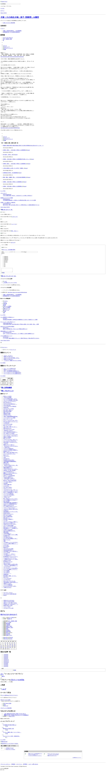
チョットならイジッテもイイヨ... (10, 434)
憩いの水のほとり (7, 402)
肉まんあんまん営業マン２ (9, 523)
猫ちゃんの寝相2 (6, 307)
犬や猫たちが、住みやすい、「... (10, 604)
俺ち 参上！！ (6, 517)
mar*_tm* (13, 242)
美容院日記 (5, 574)
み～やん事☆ (6, 546)
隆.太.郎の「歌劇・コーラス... (10, 575)
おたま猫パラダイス (7, 537)
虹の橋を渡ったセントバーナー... (10, 556)
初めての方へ (12, 716)
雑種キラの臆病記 (7, 437)
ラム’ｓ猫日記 (6, 572)
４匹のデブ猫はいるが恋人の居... (10, 564)
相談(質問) (8, 631)
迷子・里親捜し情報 (7, 39)
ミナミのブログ (6, 566)
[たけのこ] (5, 301)
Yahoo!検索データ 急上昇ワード (72, 761)
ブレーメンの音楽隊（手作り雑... (10, 400)
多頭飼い (8, 630)
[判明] (4, 311)
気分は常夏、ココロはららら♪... (10, 442)
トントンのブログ (7, 578)
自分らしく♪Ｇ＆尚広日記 (9, 475)
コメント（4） (9, 209)
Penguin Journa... (6, 512)
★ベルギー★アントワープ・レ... (10, 421)
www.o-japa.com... (7, 405)
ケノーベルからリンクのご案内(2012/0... (12, 372)
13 (1, 645)
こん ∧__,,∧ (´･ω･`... (8, 355)
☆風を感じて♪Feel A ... (8, 430)
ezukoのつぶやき (7, 560)
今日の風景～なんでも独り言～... (10, 551)
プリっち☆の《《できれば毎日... (10, 568)
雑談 (7, 628)
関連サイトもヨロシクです (9, 369)
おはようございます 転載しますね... (11, 357)
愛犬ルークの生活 (7, 396)
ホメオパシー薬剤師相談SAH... (10, 503)
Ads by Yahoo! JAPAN (5, 207)
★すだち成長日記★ (7, 516)
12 (14, 644)
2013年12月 (6, 659)
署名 (7, 632)
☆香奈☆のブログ (7, 587)
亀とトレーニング (7, 425)
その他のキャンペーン (77, 757)
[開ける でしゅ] (6, 308)
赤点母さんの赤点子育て (8, 460)
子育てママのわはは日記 (8, 601)
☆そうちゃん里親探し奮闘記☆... (10, 450)
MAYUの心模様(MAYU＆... (9, 530)
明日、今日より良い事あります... (10, 452)
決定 (11, 681)
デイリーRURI (6, 552)
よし (2, 674)
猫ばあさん (5, 547)
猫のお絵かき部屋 (7, 411)
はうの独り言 (6, 458)
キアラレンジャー (7, 415)
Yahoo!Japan (35, 761)
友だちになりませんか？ (8, 614)
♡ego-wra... (5, 443)
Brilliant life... (6, 407)
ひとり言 (5, 520)
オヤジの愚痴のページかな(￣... (10, 500)
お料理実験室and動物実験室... (9, 461)
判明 (4, 312)
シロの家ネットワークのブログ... (10, 542)
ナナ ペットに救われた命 (9, 368)
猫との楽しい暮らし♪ (8, 410)
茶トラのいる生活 (7, 515)
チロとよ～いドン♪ (7, 488)
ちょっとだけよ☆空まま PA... (10, 441)
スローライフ (6, 456)
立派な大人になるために (8, 600)
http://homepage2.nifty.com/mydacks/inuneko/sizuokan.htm (12, 56)
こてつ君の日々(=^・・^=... (9, 555)
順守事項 (25, 764)
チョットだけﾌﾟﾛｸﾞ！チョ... (9, 453)
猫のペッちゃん (6, 539)
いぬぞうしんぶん (7, 496)
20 (1, 647)
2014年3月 (5, 655)
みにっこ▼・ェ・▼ (7, 419)
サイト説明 (8, 622)
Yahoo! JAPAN (3, 12)
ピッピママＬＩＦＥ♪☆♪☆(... (9, 557)
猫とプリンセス (6, 438)
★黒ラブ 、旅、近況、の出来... (10, 602)
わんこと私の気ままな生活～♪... (10, 431)
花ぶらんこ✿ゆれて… (8, 476)
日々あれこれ (6, 464)
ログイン (2, 10)
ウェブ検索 (65, 761)
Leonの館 (5, 483)
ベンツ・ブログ (6, 606)
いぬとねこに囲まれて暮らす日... (10, 509)
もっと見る (2, 190)
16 (8, 645)
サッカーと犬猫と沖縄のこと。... (10, 543)
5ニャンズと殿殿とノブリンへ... (10, 569)
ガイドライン (19, 764)
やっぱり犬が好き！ (7, 466)
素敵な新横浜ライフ (7, 467)
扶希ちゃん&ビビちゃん (8, 505)
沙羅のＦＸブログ (7, 583)
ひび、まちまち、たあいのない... (10, 435)
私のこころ (5, 455)
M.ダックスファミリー (8, 514)
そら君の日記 (6, 422)
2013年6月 (5, 664)
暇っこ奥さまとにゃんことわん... (10, 498)
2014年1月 (5, 658)
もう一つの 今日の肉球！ (9, 494)
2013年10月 (6, 662)
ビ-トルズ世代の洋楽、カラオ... (10, 398)
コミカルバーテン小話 (8, 608)
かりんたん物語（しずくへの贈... (10, 534)
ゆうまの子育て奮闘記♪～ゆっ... (10, 538)
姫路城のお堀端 (6, 413)
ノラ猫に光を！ (6, 447)
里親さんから (9, 635)
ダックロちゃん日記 (7, 424)
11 (12, 644)
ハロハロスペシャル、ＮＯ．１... (10, 489)
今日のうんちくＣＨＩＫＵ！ (9, 524)
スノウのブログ (6, 579)
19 (14, 645)
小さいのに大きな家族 (8, 548)
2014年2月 (5, 657)
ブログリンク (9, 391)
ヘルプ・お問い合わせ (33, 764)
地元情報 (8, 633)
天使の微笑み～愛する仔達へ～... (10, 582)
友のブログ (5, 577)
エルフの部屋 (6, 570)
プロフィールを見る (17, 680)
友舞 (4, 541)
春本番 (4, 304)
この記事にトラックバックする (10, 282)
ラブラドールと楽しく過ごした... (10, 439)
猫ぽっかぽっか (6, 412)
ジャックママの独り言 (8, 493)
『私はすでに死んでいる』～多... (10, 465)
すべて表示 (2, 362)
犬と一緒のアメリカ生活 (8, 433)
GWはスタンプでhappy (10, 749)
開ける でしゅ (6, 310)
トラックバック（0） (10, 276)
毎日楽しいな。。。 (7, 451)
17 (10, 645)
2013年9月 (5, 663)
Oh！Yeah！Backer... (7, 487)
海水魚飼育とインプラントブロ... (10, 511)
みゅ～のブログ (6, 562)
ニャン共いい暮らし (7, 482)
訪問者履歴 (8, 387)
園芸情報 (8, 623)
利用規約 (13, 764)
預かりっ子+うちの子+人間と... (10, 526)
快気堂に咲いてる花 (7, 605)
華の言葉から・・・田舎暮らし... (10, 528)
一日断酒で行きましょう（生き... (10, 559)
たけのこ (5, 302)
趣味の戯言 (5, 532)
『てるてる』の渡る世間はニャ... (10, 565)
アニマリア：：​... (7, 573)
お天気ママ (5, 510)
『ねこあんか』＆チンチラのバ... (10, 446)
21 (3, 647)
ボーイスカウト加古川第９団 (9, 593)
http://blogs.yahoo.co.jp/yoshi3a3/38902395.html (10, 127)
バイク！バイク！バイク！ (9, 507)
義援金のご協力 (9, 627)
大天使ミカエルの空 (7, 529)
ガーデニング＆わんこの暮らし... (10, 521)
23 (8, 647)
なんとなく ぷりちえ (8, 592)
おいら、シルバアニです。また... (10, 420)
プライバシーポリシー (5, 764)
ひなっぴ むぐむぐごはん (9, 429)
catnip (4, 457)
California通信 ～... (7, 533)
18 (12, 645)
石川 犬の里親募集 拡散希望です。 (11, 371)
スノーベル (13, 224)
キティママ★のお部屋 (8, 525)
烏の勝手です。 (6, 535)
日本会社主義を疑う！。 (8, 550)
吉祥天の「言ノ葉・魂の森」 (9, 470)
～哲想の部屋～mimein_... (8, 478)
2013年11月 (6, 661)
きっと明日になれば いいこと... (10, 506)
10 (10, 644)
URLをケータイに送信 (5, 699)
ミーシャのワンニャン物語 (9, 417)
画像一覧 (10, 618)
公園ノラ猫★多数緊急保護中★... (10, 416)
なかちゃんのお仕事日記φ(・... (10, 404)
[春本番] (5, 303)
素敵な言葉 (5, 462)
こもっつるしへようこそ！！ (9, 479)
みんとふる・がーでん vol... (9, 581)
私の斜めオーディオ (7, 561)
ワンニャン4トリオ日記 (8, 408)
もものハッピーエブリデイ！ (9, 401)
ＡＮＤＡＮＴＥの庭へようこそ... (10, 491)
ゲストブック (13, 349)
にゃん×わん (6, 485)
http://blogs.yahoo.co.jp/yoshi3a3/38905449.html (17, 292)
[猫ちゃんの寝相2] (7, 306)
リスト (2, 28)
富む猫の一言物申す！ (8, 519)
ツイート (5, 45)
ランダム (2, 8)
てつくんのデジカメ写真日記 (9, 406)
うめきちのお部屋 (7, 397)
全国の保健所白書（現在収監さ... (10, 502)
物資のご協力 (9, 626)
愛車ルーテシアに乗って (8, 444)
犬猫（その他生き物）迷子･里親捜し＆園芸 (19, 17)
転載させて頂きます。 (9, 356)
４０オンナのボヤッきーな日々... (10, 469)
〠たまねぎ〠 (6, 501)
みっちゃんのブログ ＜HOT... (9, 586)
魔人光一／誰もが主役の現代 (9, 480)
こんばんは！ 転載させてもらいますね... (12, 360)
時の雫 (4, 595)
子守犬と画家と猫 (7, 484)
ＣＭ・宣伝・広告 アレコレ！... (10, 426)
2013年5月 (5, 666)
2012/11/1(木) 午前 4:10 (8, 37)
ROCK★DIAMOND (7, 474)
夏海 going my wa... (7, 428)
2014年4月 (5, 654)
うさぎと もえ (6, 497)
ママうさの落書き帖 (7, 584)
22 (5, 647)
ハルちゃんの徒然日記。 (8, 448)
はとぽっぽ (5, 544)
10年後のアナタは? (10, 748)
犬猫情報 (8, 624)
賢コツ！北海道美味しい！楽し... (10, 492)
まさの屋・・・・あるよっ (9, 553)
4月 (7, 638)
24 (10, 647)
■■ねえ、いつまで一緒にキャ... (10, 473)
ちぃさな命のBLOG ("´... (8, 471)
